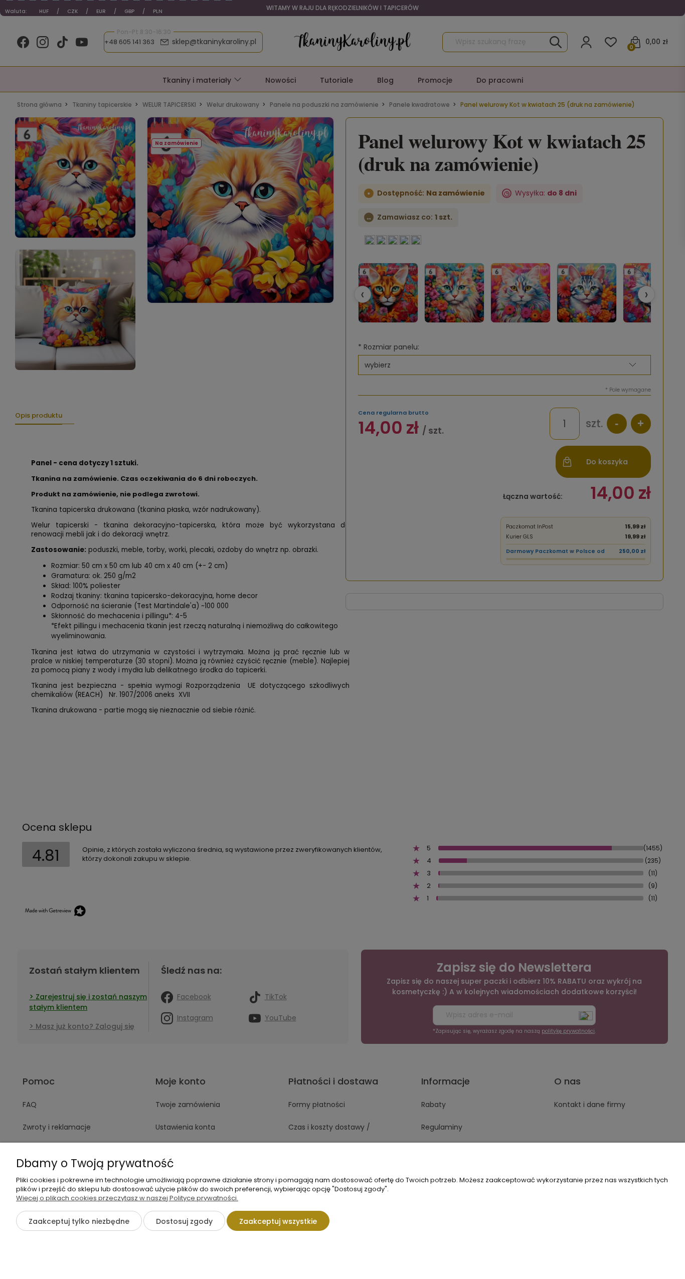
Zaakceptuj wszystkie (278, 1221)
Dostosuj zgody (184, 1221)
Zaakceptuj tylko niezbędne (79, 1221)
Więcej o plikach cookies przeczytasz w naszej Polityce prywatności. (127, 1198)
